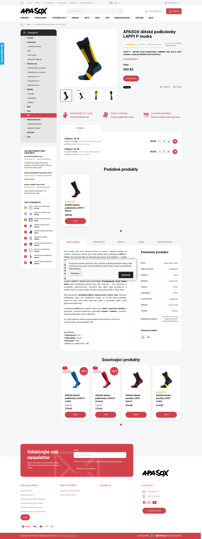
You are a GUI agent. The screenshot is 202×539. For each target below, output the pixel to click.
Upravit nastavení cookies (68, 536)
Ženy (29, 111)
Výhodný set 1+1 (34, 77)
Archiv (25, 517)
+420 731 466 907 (153, 496)
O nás (29, 3)
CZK (115, 3)
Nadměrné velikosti (34, 59)
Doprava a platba (26, 495)
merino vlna (173, 281)
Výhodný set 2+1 (34, 81)
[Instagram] (149, 502)
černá (166, 263)
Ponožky (30, 38)
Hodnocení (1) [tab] (99, 242)
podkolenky (173, 269)
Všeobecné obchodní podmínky (31, 507)
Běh (29, 51)
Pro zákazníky (49, 3)
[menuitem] (26, 17)
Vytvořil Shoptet (143, 536)
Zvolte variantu (131, 78)
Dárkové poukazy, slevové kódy (31, 503)
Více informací (75, 268)
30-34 (171, 305)
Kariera (37, 3)
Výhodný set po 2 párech (36, 68)
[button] (121, 231)
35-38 (176, 305)
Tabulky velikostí (26, 491)
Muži (29, 107)
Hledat (120, 11)
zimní (176, 275)
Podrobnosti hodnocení (154, 44)
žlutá (176, 263)
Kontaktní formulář (154, 511)
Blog (22, 3)
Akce (29, 137)
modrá (171, 263)
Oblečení (31, 102)
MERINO (30, 89)
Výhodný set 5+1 (34, 85)
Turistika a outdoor (34, 46)
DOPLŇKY (30, 132)
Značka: (170, 45)
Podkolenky (31, 42)
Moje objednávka (86, 3)
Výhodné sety (32, 64)
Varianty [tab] (80, 128)
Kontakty (73, 3)
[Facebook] (144, 502)
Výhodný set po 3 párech (36, 72)
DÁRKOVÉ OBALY (34, 128)
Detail (75, 221)
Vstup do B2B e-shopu (68, 495)
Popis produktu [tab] (73, 242)
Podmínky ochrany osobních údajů (32, 511)
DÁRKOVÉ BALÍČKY (35, 124)
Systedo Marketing (175, 536)
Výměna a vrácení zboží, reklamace (33, 499)
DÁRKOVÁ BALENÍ (33, 120)
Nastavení (75, 273)
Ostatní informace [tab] (165, 242)
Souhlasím (125, 275)
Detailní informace (130, 59)
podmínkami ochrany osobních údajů (108, 461)
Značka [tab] (141, 242)
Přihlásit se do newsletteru (85, 469)
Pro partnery (62, 3)
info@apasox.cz (153, 491)
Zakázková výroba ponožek (70, 491)
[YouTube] (154, 502)
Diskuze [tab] (121, 242)
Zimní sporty (32, 55)
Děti (28, 115)
